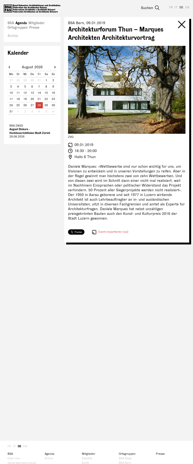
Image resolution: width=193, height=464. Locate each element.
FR (171, 7)
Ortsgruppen (18, 27)
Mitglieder (36, 23)
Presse (34, 27)
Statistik (87, 458)
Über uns (14, 458)
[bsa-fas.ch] (32, 8)
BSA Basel (125, 458)
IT (176, 7)
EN (187, 7)
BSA (11, 23)
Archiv (13, 36)
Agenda (21, 23)
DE (181, 7)
